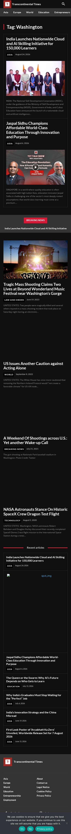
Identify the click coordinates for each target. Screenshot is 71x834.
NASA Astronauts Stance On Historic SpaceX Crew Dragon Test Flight (35, 511)
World (8, 374)
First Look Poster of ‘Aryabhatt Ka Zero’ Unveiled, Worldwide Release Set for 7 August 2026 (34, 733)
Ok (22, 828)
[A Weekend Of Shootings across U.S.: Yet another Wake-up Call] (35, 413)
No (30, 828)
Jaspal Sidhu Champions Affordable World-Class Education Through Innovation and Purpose (32, 130)
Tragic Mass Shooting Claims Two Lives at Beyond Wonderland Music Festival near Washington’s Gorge (34, 289)
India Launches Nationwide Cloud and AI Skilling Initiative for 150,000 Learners (35, 43)
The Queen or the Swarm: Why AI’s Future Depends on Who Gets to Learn (32, 679)
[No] (66, 823)
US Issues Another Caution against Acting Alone (33, 365)
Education (13, 686)
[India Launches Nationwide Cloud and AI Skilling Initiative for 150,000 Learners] (35, 78)
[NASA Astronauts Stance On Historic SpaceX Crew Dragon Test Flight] (35, 484)
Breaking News (14, 449)
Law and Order (14, 300)
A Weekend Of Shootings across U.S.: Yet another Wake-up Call (35, 440)
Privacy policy (44, 828)
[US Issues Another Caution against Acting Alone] (35, 338)
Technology (12, 520)
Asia (10, 54)
